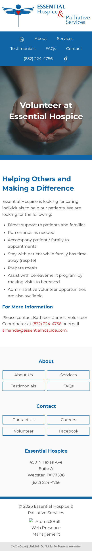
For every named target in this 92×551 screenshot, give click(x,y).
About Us (23, 374)
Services (65, 38)
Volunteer (23, 431)
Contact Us (24, 419)
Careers (68, 419)
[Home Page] (21, 39)
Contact (74, 48)
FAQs (51, 48)
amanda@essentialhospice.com (34, 330)
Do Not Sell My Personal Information (61, 546)
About (41, 38)
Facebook (68, 431)
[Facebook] (65, 59)
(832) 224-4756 (38, 58)
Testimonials (23, 48)
